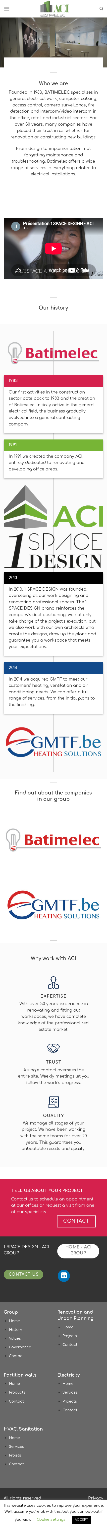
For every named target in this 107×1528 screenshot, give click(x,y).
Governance (20, 1347)
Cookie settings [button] (51, 1520)
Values (15, 1338)
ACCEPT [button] (81, 1520)
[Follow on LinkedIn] (64, 1276)
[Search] (101, 8)
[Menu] (7, 8)
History (15, 1330)
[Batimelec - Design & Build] (54, 8)
